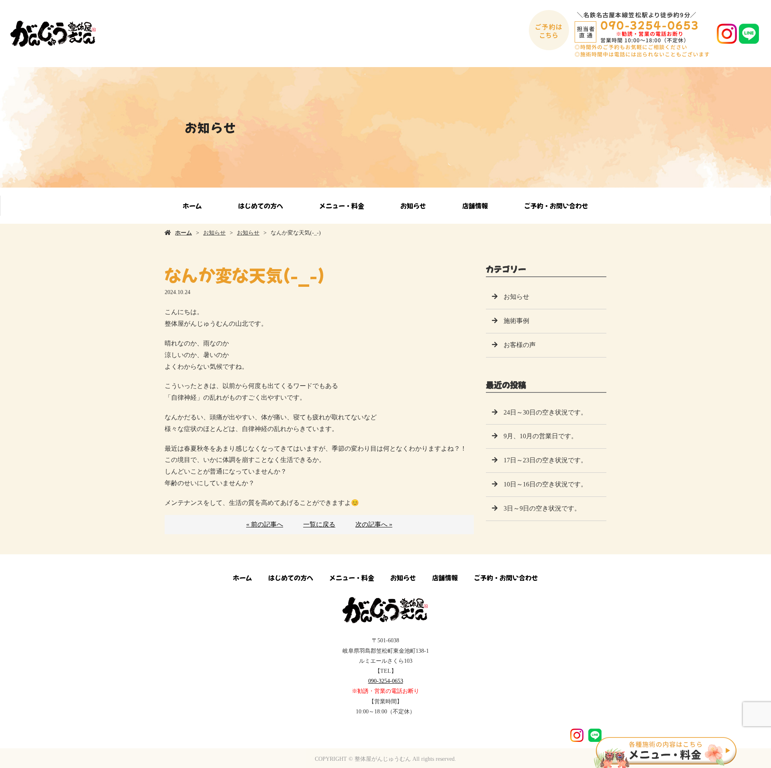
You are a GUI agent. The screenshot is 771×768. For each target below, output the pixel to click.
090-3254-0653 (385, 681)
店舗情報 (475, 205)
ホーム (192, 205)
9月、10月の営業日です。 (540, 436)
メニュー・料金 (341, 205)
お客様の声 (520, 344)
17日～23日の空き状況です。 (545, 460)
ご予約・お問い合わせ (556, 205)
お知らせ (413, 205)
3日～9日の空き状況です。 (542, 508)
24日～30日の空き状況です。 (545, 412)
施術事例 (516, 320)
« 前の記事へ (264, 524)
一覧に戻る (319, 524)
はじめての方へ (260, 205)
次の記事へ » (373, 524)
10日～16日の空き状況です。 (545, 484)
